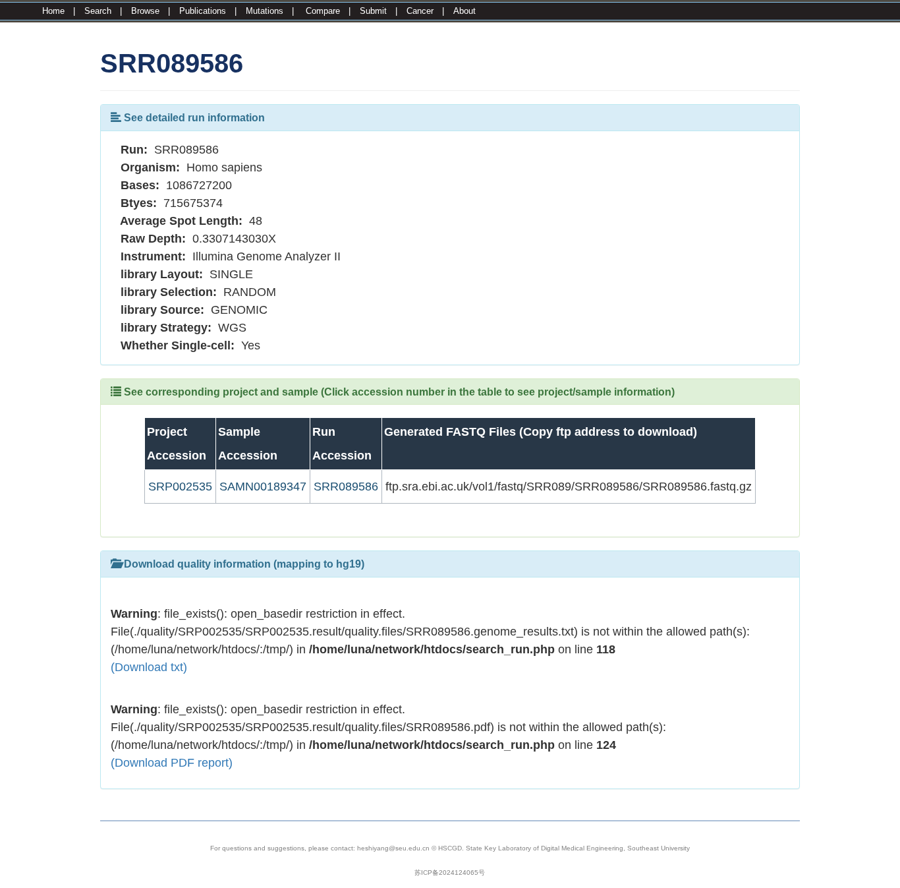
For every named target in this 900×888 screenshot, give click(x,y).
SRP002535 (180, 486)
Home (53, 11)
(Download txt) (149, 667)
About (464, 11)
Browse (145, 11)
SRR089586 (346, 486)
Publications (202, 11)
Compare (323, 11)
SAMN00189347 (262, 486)
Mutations (264, 11)
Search (97, 11)
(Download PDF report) (172, 762)
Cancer (420, 11)
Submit (373, 11)
